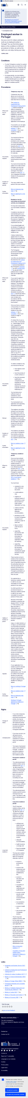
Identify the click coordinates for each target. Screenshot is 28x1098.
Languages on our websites (8, 1059)
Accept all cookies (12, 1090)
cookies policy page (11, 1081)
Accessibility (4, 1070)
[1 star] (3, 1006)
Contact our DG (5, 1034)
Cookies (3, 1062)
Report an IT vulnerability (7, 1056)
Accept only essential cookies (15, 1094)
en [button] (18, 4)
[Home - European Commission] (4, 4)
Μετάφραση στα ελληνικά (11, 19)
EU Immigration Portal (7, 30)
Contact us (4, 1053)
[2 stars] (4, 1006)
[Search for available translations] (18, 128)
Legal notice (4, 1067)
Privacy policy (4, 1064)
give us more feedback (9, 1010)
